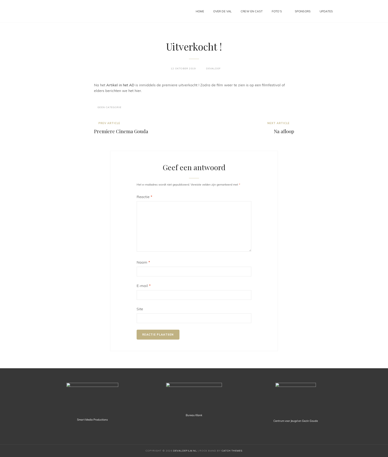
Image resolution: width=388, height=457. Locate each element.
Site (140, 309)
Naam (143, 262)
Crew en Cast (252, 11)
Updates (326, 11)
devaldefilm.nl (185, 450)
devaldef (213, 68)
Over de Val (222, 11)
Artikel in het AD (120, 85)
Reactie (144, 196)
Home (200, 11)
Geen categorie (109, 107)
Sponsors (303, 11)
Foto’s (277, 11)
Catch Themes (231, 450)
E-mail (144, 285)
